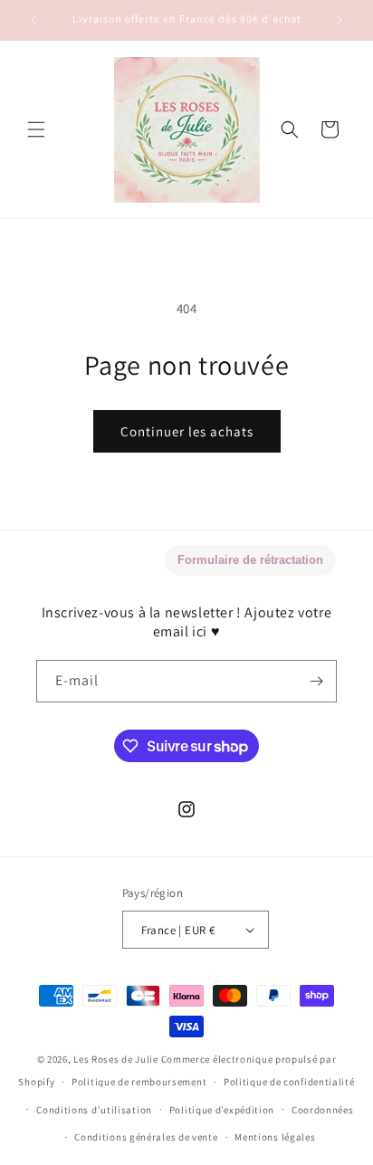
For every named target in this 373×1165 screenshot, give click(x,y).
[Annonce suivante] (339, 20)
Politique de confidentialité (289, 1081)
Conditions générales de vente (145, 1137)
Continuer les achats (186, 431)
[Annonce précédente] (33, 20)
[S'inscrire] (316, 681)
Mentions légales (274, 1137)
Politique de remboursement (139, 1081)
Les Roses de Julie (115, 1059)
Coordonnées (323, 1109)
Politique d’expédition (221, 1109)
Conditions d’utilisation (94, 1109)
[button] (36, 129)
